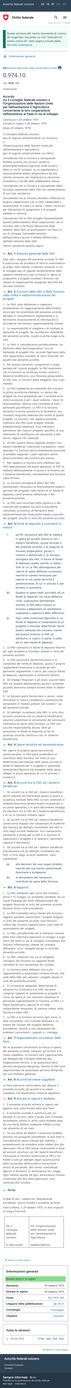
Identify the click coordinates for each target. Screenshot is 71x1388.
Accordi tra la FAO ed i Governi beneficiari (31, 784)
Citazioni (58, 1316)
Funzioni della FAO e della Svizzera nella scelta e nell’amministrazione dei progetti (33, 295)
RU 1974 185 (56, 1297)
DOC (61, 1338)
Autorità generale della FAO (31, 254)
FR (48, 4)
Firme (11, 1190)
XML (48, 1338)
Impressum (20, 1383)
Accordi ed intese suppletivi (31, 1079)
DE (42, 4)
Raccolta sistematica (19, 44)
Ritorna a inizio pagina (17, 1260)
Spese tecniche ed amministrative (35, 744)
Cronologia (57, 1310)
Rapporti (18, 887)
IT (53, 4)
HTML (41, 1338)
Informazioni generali (19, 56)
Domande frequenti (13, 1364)
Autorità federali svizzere (18, 4)
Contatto (8, 1368)
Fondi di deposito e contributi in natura (32, 525)
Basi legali (8, 1383)
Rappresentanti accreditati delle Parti (32, 1039)
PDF (55, 1338)
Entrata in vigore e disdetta (31, 1098)
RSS (33, 1377)
